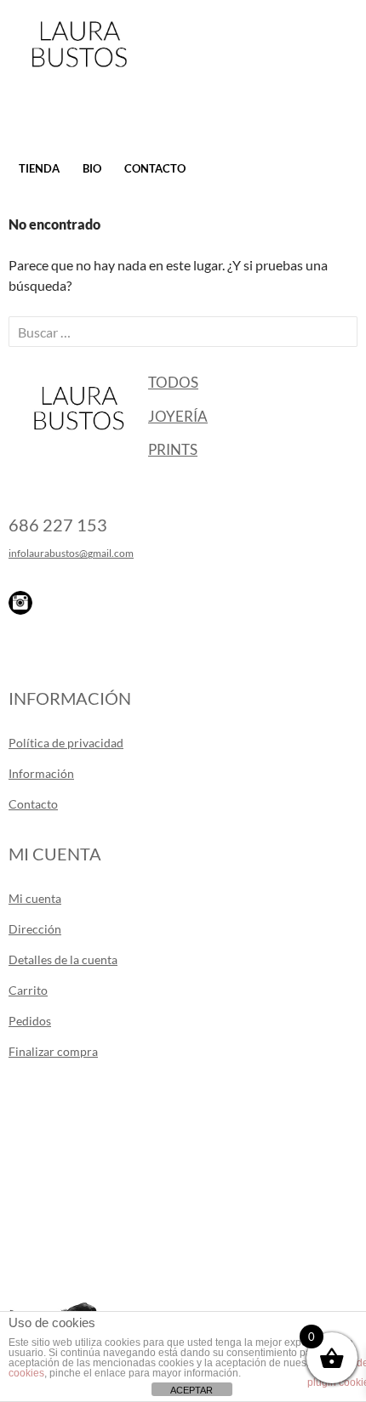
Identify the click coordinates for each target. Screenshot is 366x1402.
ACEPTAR (191, 1390)
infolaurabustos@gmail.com (71, 553)
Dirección (35, 929)
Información (41, 773)
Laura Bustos (79, 74)
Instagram (20, 603)
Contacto (155, 168)
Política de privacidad (66, 742)
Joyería (178, 416)
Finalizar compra (53, 1051)
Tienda (39, 168)
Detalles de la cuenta (63, 959)
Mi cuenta (35, 898)
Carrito (28, 990)
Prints (172, 449)
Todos (173, 382)
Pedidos (30, 1020)
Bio (92, 168)
